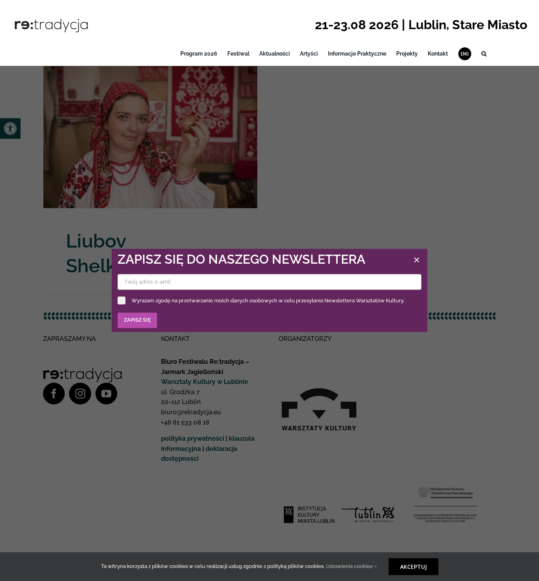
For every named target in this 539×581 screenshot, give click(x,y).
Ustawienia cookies (350, 566)
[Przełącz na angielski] (465, 53)
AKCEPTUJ (413, 566)
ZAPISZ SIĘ (137, 320)
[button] (484, 53)
